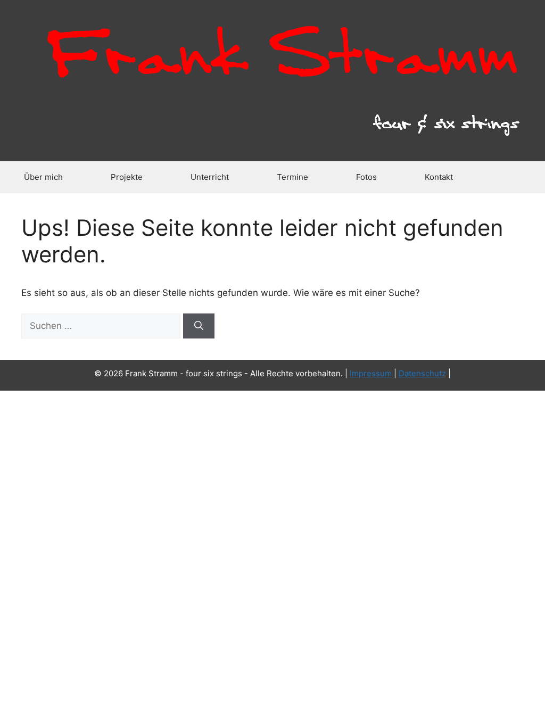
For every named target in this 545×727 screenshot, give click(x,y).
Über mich (43, 177)
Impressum (371, 373)
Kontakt (439, 177)
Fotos (366, 177)
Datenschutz (422, 373)
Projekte (127, 177)
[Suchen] (198, 326)
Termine (292, 177)
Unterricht (210, 177)
